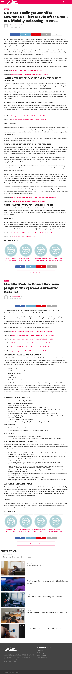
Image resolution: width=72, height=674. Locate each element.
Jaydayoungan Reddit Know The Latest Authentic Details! (30, 351)
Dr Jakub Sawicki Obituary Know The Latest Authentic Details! (31, 233)
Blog (38, 652)
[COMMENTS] (57, 34)
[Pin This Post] (36, 34)
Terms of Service (42, 657)
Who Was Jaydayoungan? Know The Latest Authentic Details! (31, 343)
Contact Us (40, 654)
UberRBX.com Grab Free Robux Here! (23, 236)
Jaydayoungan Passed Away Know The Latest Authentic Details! (32, 339)
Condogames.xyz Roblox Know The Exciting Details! (28, 116)
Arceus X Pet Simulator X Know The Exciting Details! (28, 201)
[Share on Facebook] (15, 34)
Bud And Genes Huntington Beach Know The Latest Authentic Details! (33, 197)
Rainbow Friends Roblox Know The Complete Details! (28, 119)
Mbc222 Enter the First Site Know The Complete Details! (29, 74)
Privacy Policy (41, 655)
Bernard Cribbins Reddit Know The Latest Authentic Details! (30, 347)
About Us (40, 650)
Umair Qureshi (16, 25)
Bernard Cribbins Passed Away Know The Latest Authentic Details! (33, 335)
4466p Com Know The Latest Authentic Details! (26, 70)
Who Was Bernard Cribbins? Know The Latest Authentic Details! (32, 331)
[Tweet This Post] (25, 34)
